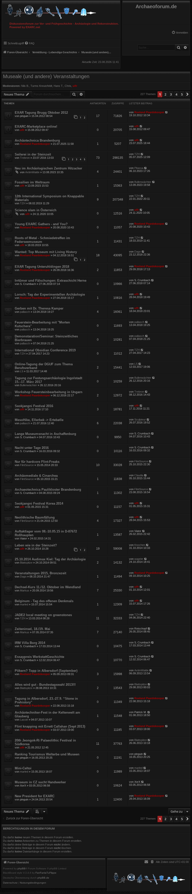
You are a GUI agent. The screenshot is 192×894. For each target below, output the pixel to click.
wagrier (138, 558)
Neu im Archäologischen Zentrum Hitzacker (48, 168)
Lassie (24, 719)
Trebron (25, 157)
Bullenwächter (142, 181)
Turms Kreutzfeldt (41, 85)
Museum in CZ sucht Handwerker (40, 782)
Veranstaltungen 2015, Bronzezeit (40, 573)
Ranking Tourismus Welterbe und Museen (47, 754)
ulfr (75, 85)
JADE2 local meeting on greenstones (43, 615)
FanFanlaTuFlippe (45, 873)
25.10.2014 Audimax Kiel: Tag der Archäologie (50, 559)
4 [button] (176, 94)
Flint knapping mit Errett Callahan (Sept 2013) (50, 726)
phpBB (21, 868)
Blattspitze (26, 562)
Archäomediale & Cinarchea (36, 475)
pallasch (25, 311)
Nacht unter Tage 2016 (32, 448)
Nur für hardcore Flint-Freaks (37, 462)
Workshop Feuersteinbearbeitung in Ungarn (48, 392)
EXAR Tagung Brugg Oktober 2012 (41, 112)
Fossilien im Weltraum (32, 182)
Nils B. (25, 85)
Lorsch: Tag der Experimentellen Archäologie (50, 294)
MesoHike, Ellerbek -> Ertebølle (39, 420)
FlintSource (27, 465)
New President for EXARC (34, 796)
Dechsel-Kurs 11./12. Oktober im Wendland (48, 587)
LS (21, 371)
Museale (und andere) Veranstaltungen (46, 76)
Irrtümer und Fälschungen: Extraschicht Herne (50, 280)
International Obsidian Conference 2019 (45, 350)
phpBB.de (43, 878)
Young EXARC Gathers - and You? (41, 224)
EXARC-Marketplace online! (36, 126)
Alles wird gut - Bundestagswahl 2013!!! (45, 684)
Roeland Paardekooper (149, 112)
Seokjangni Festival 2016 (34, 406)
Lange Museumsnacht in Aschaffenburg (45, 434)
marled (24, 604)
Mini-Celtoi (23, 768)
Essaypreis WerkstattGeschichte (39, 657)
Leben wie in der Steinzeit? (36, 545)
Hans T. (58, 85)
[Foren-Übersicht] (61, 10)
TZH (137, 154)
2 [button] (165, 94)
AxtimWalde (32, 172)
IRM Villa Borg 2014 (30, 643)
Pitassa (138, 167)
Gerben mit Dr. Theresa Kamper (39, 308)
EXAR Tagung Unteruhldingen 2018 (42, 266)
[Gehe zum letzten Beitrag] (166, 112)
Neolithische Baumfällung (35, 517)
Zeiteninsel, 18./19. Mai (32, 629)
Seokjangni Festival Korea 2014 (39, 503)
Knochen (139, 544)
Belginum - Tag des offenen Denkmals (44, 601)
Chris (68, 85)
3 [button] (171, 94)
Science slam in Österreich (35, 210)
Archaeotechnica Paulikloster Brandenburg (48, 489)
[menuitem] (180, 33)
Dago (137, 251)
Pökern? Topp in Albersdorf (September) (46, 671)
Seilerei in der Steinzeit (33, 154)
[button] (187, 94)
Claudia (138, 475)
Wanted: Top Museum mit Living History (46, 252)
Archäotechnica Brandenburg (37, 140)
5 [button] (182, 94)
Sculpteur (140, 419)
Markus (24, 590)
